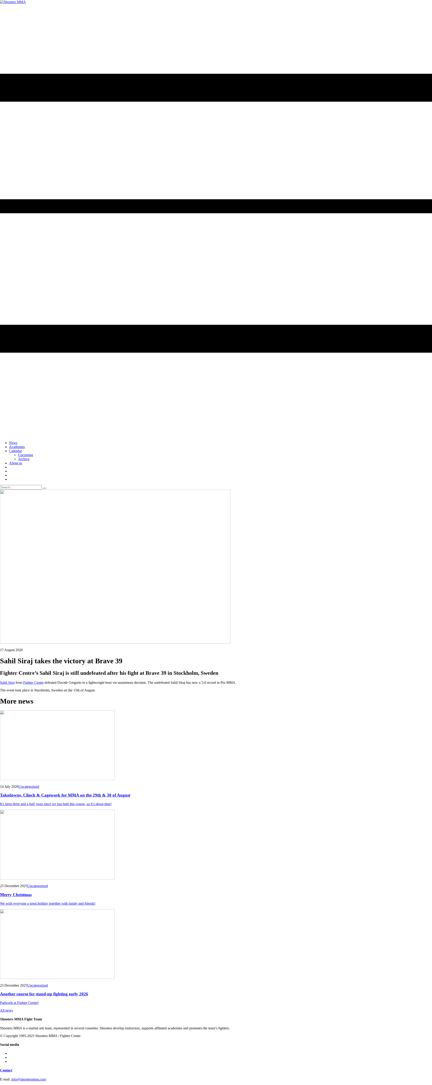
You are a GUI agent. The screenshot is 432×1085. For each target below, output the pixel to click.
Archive (23, 459)
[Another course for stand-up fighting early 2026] (216, 944)
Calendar (15, 451)
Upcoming (25, 455)
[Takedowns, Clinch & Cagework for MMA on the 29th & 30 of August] (216, 745)
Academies (17, 447)
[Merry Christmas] (216, 845)
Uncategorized (28, 786)
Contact (6, 1070)
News (13, 443)
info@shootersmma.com (28, 1079)
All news (6, 1010)
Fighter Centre (33, 682)
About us (15, 463)
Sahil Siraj (7, 682)
